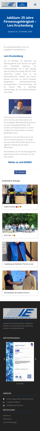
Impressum (7, 416)
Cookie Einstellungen (10, 422)
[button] (4, 359)
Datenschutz (7, 419)
